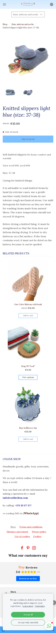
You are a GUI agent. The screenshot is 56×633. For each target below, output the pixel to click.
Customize (40, 606)
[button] (2, 602)
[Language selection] (51, 4)
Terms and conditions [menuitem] (30, 526)
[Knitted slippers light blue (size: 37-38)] (10, 93)
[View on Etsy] (6, 593)
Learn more (28, 606)
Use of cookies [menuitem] (22, 536)
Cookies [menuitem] (37, 536)
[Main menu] (4, 4)
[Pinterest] (28, 547)
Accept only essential (28, 622)
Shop (5, 24)
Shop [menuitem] (13, 526)
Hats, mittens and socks (23, 24)
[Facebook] (22, 547)
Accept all (28, 614)
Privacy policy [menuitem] (39, 531)
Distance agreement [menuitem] (17, 531)
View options (28, 377)
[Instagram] (34, 547)
